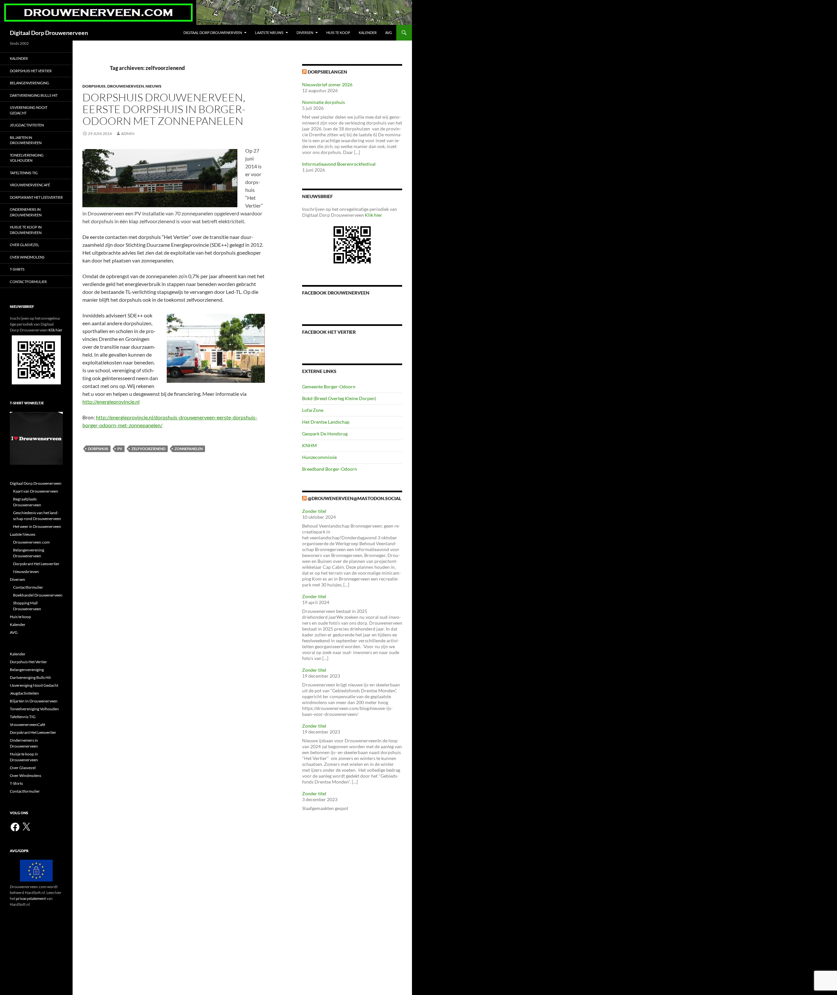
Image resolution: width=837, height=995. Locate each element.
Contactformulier (28, 281)
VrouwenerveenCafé (30, 185)
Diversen (305, 32)
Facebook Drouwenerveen (335, 292)
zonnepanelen (189, 449)
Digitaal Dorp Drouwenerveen (49, 32)
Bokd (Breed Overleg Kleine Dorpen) (339, 398)
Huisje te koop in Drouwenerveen (26, 230)
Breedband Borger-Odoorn (329, 469)
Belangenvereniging (29, 83)
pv (119, 449)
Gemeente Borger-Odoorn (328, 386)
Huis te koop (338, 32)
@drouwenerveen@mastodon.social (354, 498)
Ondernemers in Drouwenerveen (26, 212)
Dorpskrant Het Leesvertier (36, 197)
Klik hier (373, 215)
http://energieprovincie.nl (111, 401)
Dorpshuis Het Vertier (31, 71)
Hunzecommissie (319, 457)
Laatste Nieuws (269, 32)
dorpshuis (94, 86)
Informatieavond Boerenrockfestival (339, 164)
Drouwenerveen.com (31, 542)
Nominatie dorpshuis (323, 102)
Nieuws (153, 86)
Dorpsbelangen (327, 72)
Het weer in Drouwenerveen (37, 526)
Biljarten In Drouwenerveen (26, 140)
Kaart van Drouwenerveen (35, 491)
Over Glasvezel (24, 245)
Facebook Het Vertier (329, 332)
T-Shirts (17, 269)
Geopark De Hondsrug (325, 433)
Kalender (368, 32)
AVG (388, 32)
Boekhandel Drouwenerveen (37, 595)
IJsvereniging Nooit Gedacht (28, 110)
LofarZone (312, 410)
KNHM (309, 445)
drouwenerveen (125, 86)
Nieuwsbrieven (26, 571)
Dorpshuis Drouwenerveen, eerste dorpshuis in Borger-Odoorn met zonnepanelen (164, 109)
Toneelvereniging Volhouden (26, 158)
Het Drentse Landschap (326, 422)
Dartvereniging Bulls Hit (34, 95)
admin (127, 133)
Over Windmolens (27, 257)
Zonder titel (314, 511)
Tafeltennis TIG (24, 173)
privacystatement (31, 898)
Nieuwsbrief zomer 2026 (327, 84)
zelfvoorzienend (148, 449)
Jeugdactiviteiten (27, 125)
